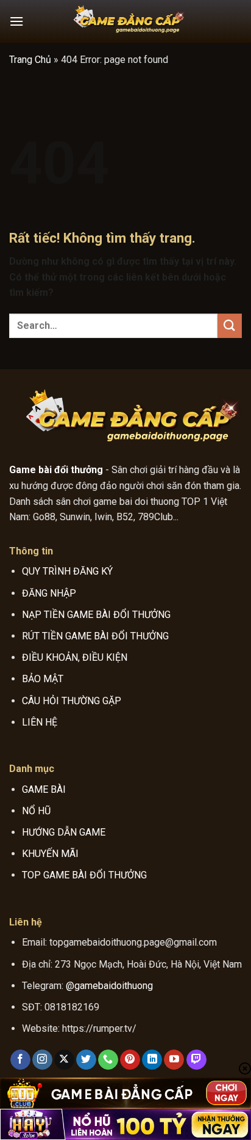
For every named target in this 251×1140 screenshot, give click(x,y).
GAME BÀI (44, 789)
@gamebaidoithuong (109, 985)
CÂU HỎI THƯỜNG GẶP (71, 701)
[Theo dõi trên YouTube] (174, 1060)
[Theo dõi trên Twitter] (86, 1060)
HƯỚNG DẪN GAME (63, 832)
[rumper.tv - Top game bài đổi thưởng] (125, 21)
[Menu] (16, 21)
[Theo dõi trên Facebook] (20, 1060)
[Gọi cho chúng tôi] (108, 1060)
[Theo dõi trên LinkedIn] (152, 1060)
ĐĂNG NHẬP (49, 593)
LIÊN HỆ (39, 722)
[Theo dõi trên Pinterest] (130, 1060)
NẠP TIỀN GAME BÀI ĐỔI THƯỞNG (96, 614)
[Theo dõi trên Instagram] (42, 1060)
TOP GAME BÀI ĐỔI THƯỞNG (84, 875)
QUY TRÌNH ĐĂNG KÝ (67, 571)
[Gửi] (229, 325)
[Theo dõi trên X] (64, 1060)
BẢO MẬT (42, 679)
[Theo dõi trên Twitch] (196, 1060)
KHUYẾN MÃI (50, 853)
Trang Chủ (30, 59)
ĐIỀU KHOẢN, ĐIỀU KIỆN (74, 657)
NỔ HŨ (36, 811)
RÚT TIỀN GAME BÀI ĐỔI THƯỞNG (95, 636)
